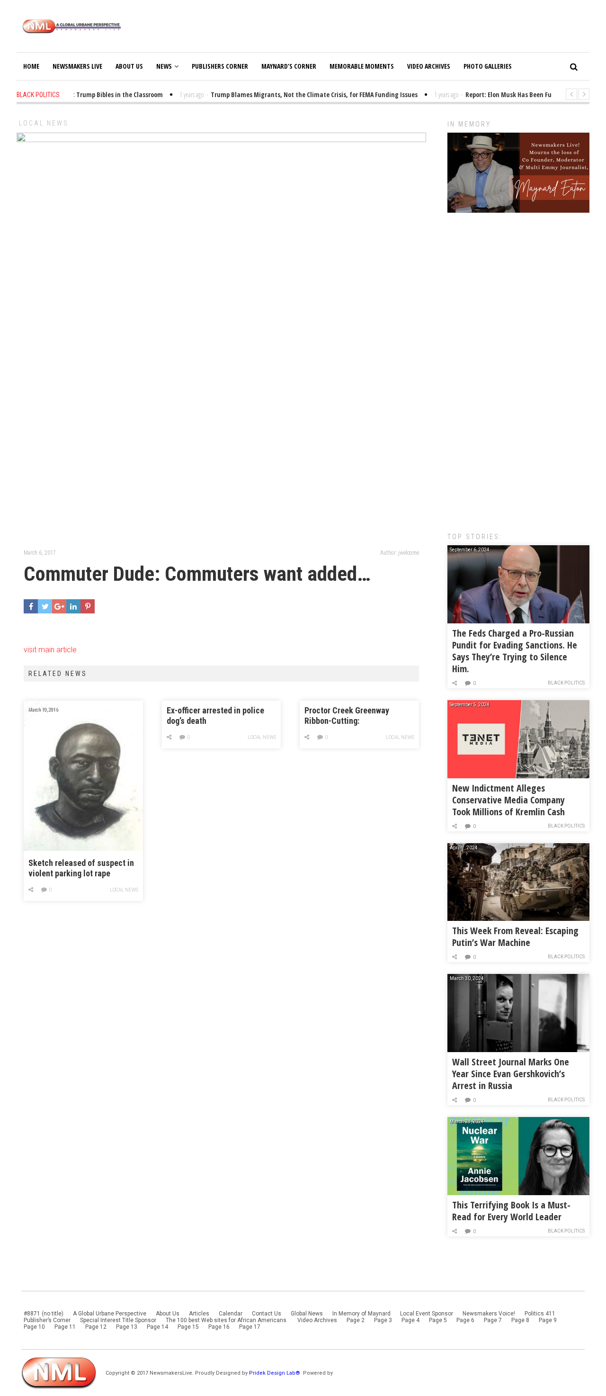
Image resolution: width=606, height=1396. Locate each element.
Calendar (230, 1313)
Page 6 (465, 1320)
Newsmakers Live (77, 66)
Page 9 (548, 1320)
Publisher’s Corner (47, 1320)
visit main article (50, 649)
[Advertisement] (518, 367)
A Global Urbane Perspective (109, 1313)
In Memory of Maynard (361, 1313)
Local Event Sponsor (426, 1313)
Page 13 (126, 1327)
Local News (44, 123)
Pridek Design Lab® (275, 1373)
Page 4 (410, 1320)
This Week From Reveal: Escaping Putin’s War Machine (515, 936)
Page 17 (249, 1327)
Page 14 (157, 1327)
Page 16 (219, 1327)
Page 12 (96, 1327)
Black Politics (566, 682)
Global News (307, 1313)
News (164, 66)
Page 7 (493, 1320)
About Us (129, 66)
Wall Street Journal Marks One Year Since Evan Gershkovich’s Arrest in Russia (510, 1073)
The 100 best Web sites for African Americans (227, 1320)
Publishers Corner (220, 66)
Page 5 (438, 1320)
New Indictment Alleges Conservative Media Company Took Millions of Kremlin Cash (508, 800)
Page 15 (188, 1327)
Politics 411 (540, 1313)
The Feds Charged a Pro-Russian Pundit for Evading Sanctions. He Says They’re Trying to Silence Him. (514, 651)
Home (31, 66)
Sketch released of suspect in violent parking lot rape (81, 868)
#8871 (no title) (43, 1313)
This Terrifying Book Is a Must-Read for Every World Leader (511, 1210)
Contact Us (266, 1313)
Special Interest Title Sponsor (118, 1320)
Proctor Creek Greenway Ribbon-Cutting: (346, 715)
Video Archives (428, 66)
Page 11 (65, 1327)
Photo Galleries (487, 66)
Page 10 (34, 1327)
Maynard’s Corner (288, 66)
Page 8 (520, 1320)
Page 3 (383, 1320)
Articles (199, 1313)
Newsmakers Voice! (489, 1313)
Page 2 (356, 1320)
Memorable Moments (362, 66)
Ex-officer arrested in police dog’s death (215, 715)
